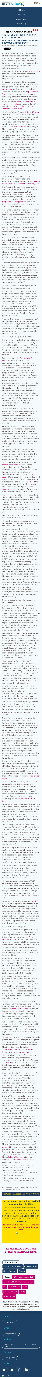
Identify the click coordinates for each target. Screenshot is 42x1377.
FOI (4, 1287)
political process (10, 1292)
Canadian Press (30, 1266)
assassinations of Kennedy (13, 1049)
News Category (9, 1271)
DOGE (5, 250)
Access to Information (12, 1266)
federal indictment (10, 465)
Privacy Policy (10, 1358)
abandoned (7, 489)
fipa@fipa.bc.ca (10, 1333)
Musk (25, 1287)
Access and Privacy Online (14, 1282)
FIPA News (21, 15)
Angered (6, 1147)
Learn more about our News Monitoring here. (21, 1250)
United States (9, 1296)
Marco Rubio (23, 1159)
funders (19, 1210)
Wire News (21, 24)
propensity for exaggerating (14, 202)
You (4, 1201)
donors (6, 1210)
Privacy (22, 1271)
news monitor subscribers (24, 1208)
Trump (22, 1292)
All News (21, 10)
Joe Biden (6, 1063)
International (14, 1287)
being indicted (20, 127)
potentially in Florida (19, 1009)
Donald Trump (32, 112)
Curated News (21, 19)
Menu (37, 3)
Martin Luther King (20, 1052)
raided (32, 482)
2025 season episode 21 (24, 1277)
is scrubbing (34, 71)
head (12, 1155)
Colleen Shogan (15, 1157)
